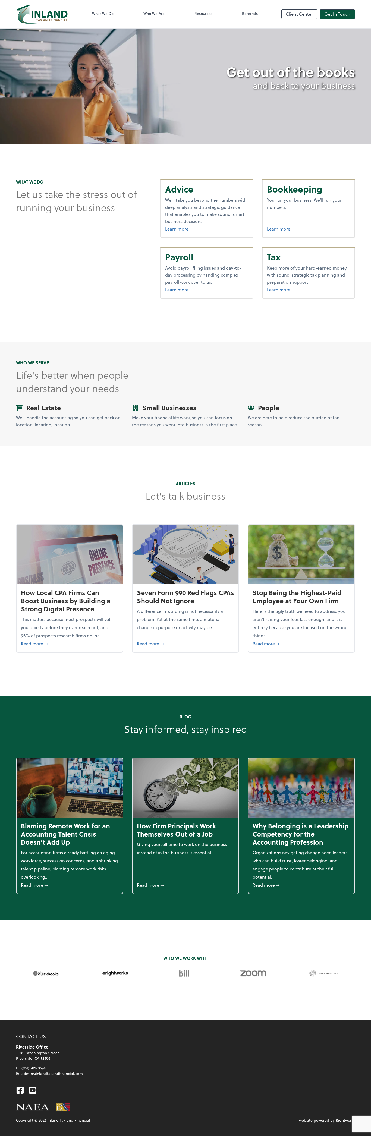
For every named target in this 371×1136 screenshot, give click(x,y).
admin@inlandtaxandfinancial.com (52, 1073)
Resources (203, 13)
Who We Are (154, 13)
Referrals (250, 13)
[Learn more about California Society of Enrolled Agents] (63, 1107)
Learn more (190, 228)
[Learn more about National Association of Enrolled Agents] (33, 1107)
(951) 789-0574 (33, 1068)
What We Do (103, 13)
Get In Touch (337, 14)
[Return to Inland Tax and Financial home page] (42, 14)
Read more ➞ (69, 643)
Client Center (299, 14)
